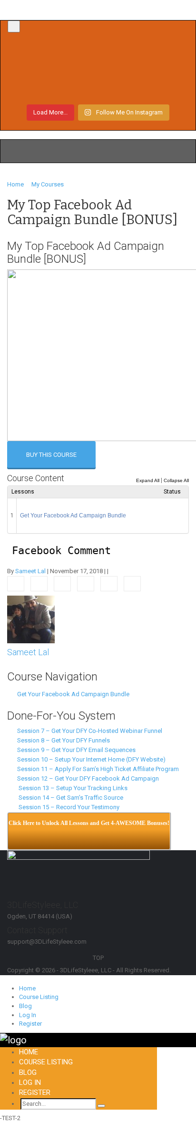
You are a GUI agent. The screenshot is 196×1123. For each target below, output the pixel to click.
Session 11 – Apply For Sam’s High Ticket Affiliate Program (96, 769)
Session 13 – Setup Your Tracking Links (70, 788)
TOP (98, 957)
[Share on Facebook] (15, 584)
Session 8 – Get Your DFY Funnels (62, 740)
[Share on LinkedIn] (62, 584)
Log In (27, 1015)
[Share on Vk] (109, 584)
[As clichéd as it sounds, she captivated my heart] (98, 89)
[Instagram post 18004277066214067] (98, 54)
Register (30, 1023)
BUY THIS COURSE (51, 454)
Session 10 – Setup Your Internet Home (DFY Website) (90, 759)
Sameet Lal (30, 571)
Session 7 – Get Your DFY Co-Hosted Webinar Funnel (88, 730)
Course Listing (39, 996)
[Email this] (132, 584)
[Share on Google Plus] (85, 584)
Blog (25, 1006)
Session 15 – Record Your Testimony (66, 807)
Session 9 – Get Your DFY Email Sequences (75, 749)
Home (27, 988)
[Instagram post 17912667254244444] (98, 71)
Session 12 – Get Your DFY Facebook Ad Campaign (86, 778)
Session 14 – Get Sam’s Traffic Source (68, 797)
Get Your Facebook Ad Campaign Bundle (73, 515)
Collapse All (176, 480)
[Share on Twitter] (39, 584)
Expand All (147, 480)
